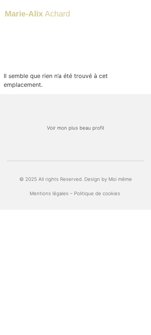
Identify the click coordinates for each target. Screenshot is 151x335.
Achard (37, 13)
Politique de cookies (98, 193)
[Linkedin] (76, 147)
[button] (124, 14)
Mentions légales (49, 193)
